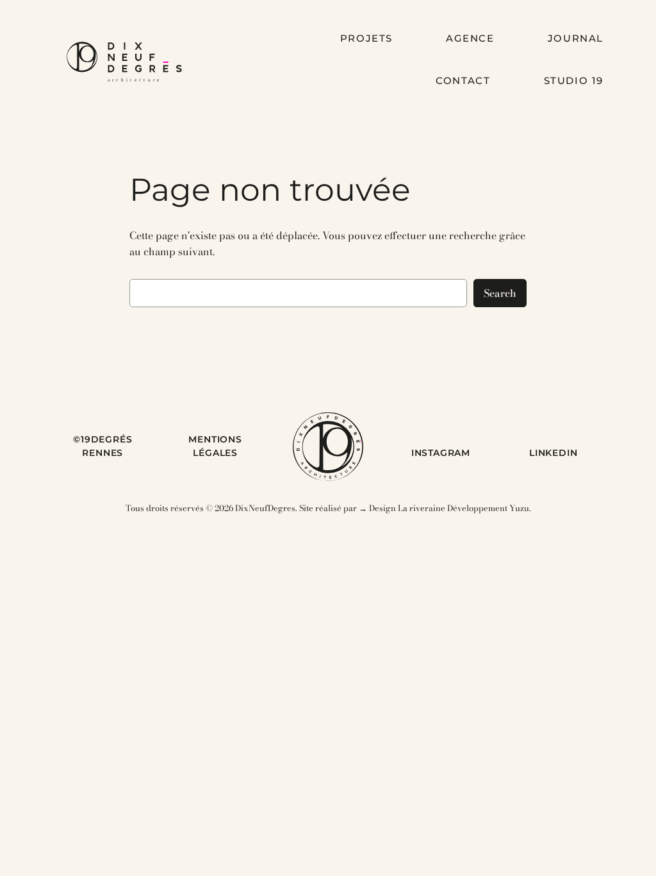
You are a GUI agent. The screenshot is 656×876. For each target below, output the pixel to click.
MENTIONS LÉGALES (215, 446)
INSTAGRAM (440, 453)
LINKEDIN (553, 453)
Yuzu (519, 507)
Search (500, 293)
